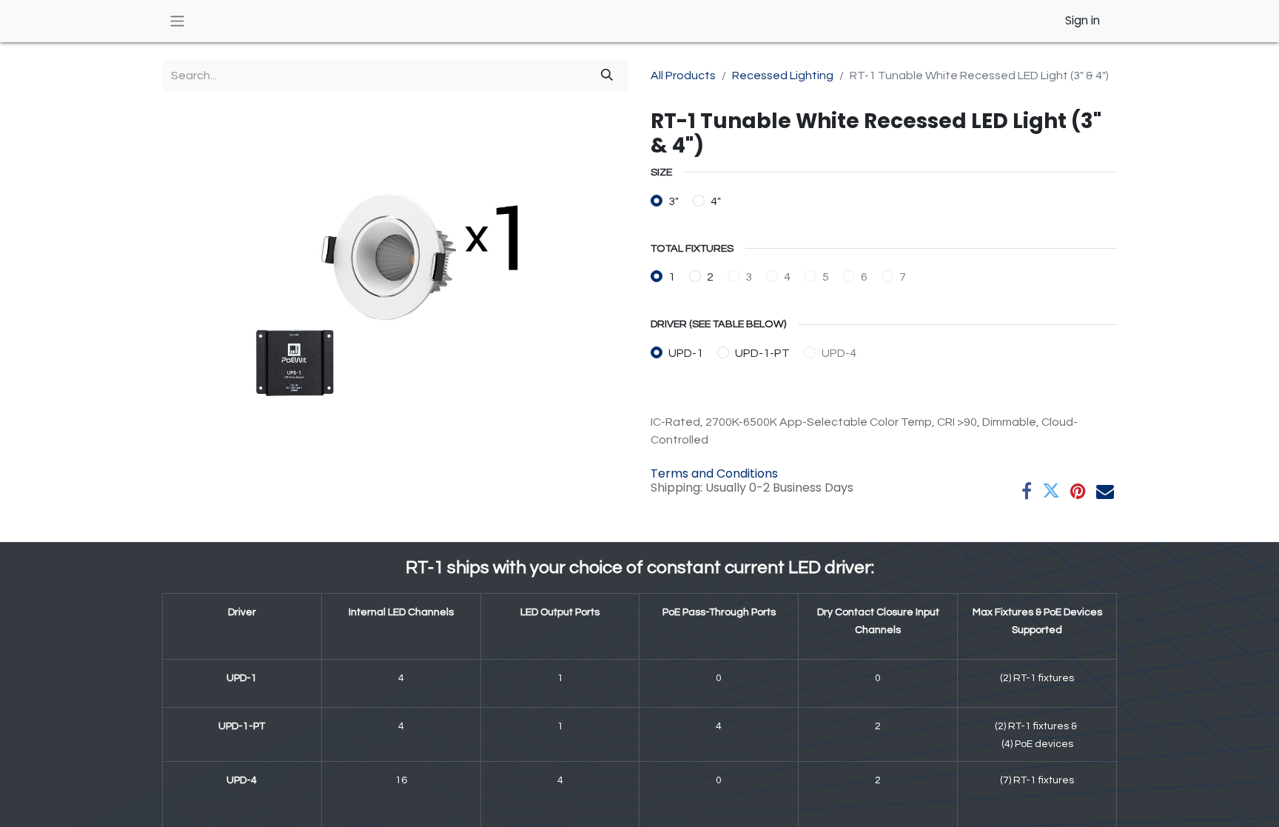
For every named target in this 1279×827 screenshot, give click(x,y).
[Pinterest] (1078, 491)
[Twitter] (1051, 491)
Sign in (1082, 20)
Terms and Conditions (714, 473)
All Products (683, 75)
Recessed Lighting (782, 75)
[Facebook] (1026, 491)
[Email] (1105, 491)
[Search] (606, 75)
